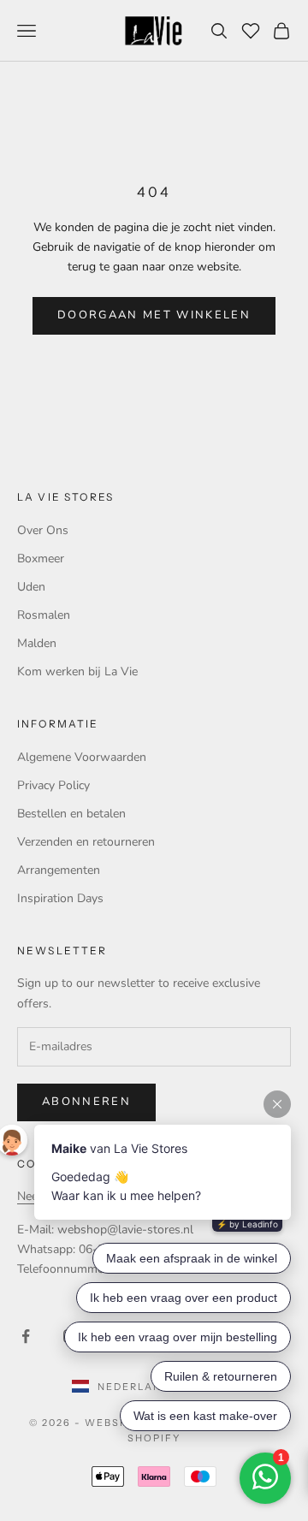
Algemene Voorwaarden (81, 757)
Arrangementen (58, 870)
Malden (36, 643)
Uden (31, 587)
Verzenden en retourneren (86, 842)
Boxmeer (40, 558)
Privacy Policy (53, 785)
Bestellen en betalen (71, 813)
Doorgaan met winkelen (154, 315)
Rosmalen (43, 615)
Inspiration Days (60, 898)
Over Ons (42, 530)
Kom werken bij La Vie (77, 671)
